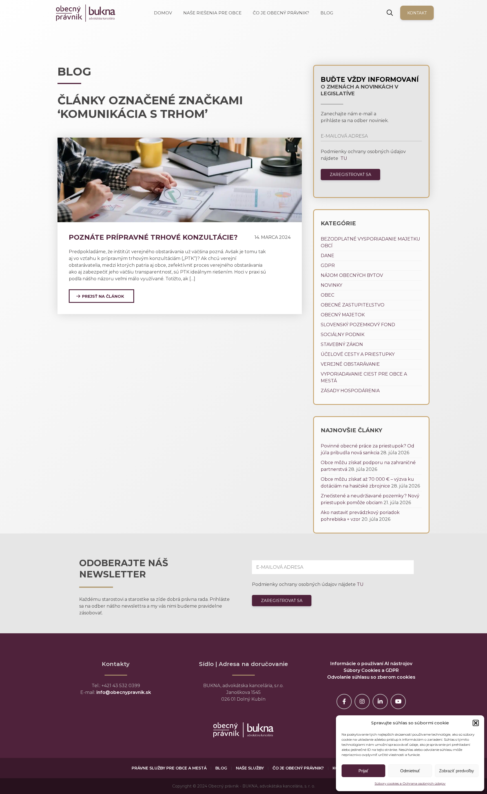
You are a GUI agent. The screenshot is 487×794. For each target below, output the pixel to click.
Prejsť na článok (103, 296)
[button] (476, 723)
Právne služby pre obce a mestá (169, 768)
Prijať (363, 770)
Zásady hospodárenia (350, 390)
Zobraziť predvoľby (456, 770)
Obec (327, 295)
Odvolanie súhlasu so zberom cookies (371, 677)
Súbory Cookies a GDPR (371, 670)
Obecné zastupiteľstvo (352, 305)
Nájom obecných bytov (352, 275)
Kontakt (417, 13)
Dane (327, 255)
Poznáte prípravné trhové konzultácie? (153, 237)
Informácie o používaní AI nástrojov (371, 663)
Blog (221, 768)
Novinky (331, 285)
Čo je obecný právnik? (298, 768)
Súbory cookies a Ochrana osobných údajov (410, 783)
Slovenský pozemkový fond (358, 324)
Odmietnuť (410, 770)
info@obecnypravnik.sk (123, 692)
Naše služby (250, 768)
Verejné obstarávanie (350, 364)
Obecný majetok (343, 314)
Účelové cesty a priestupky (358, 354)
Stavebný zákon (342, 344)
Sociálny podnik (342, 334)
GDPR (328, 265)
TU (343, 158)
